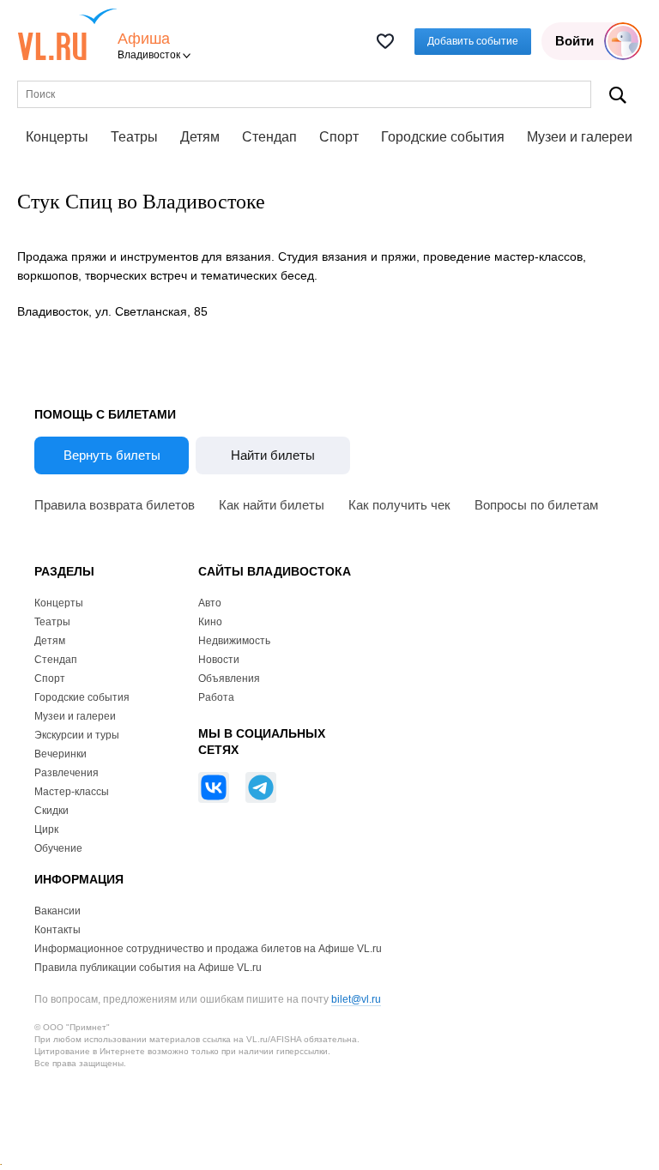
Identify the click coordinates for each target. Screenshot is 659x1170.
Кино (210, 622)
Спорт (339, 137)
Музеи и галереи (579, 137)
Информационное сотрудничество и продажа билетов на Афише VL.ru (208, 949)
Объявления (229, 678)
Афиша (144, 39)
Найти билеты (273, 455)
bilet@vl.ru (356, 999)
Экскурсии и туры (76, 735)
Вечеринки (60, 754)
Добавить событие (472, 41)
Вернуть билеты (111, 455)
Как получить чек (399, 505)
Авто (209, 603)
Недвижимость (234, 641)
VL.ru (67, 34)
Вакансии (57, 911)
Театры (134, 137)
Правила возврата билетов (114, 505)
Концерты (57, 137)
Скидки (51, 811)
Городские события (443, 137)
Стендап (269, 137)
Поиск (618, 95)
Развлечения (66, 773)
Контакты (57, 930)
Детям (200, 137)
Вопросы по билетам (536, 505)
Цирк (46, 829)
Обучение (58, 848)
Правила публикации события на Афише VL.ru (148, 968)
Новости (218, 660)
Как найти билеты (271, 505)
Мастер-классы (71, 792)
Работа (216, 697)
